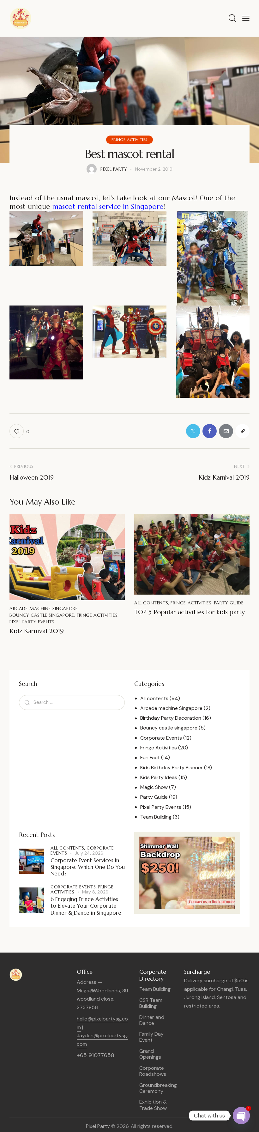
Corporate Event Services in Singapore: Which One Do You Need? (88, 867)
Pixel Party (98, 1126)
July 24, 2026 (89, 853)
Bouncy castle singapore (41, 615)
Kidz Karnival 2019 (36, 631)
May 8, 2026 (95, 892)
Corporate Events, (74, 887)
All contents (151, 603)
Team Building (156, 817)
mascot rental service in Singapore (107, 206)
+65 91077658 (95, 1055)
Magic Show (154, 787)
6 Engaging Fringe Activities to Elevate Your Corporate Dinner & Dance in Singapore (86, 906)
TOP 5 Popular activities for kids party (189, 612)
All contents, (69, 848)
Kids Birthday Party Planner (171, 767)
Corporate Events (161, 738)
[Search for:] (72, 702)
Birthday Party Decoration (170, 718)
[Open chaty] (241, 1115)
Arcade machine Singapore (43, 608)
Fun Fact (150, 757)
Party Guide (229, 603)
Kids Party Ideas (158, 777)
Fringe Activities (129, 139)
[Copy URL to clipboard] (242, 431)
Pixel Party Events (32, 622)
